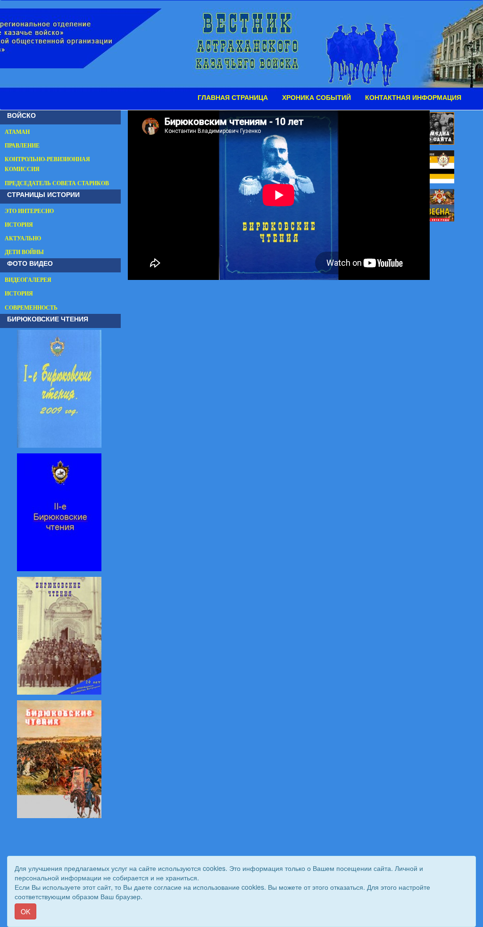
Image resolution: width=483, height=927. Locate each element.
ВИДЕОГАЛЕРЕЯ (28, 280)
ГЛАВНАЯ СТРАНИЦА (233, 97)
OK (25, 911)
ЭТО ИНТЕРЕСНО (29, 211)
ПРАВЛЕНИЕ (22, 145)
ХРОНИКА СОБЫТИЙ (316, 97)
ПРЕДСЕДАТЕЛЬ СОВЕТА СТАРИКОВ (57, 183)
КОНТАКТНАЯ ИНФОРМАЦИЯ (413, 97)
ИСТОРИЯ (19, 224)
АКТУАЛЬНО (23, 238)
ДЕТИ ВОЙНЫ (24, 252)
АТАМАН (17, 132)
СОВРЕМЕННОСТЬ (31, 307)
